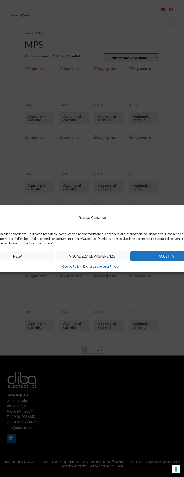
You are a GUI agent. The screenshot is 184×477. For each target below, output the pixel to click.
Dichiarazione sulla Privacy (101, 266)
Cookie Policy (71, 266)
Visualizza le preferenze (92, 256)
